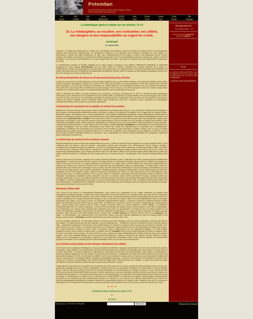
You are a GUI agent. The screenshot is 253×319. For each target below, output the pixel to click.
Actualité (76, 19)
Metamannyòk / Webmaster (188, 304)
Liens (161, 19)
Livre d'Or (190, 34)
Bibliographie (103, 19)
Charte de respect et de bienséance (183, 81)
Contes (134, 19)
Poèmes (174, 19)
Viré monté (112, 299)
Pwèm (174, 16)
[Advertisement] (183, 51)
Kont (134, 16)
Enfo (75, 16)
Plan (189, 16)
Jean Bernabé (112, 42)
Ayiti (87, 16)
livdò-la (187, 36)
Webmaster (176, 77)
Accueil (61, 19)
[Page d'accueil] (69, 13)
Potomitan (100, 4)
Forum (147, 19)
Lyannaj (160, 16)
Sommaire (189, 19)
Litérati (103, 16)
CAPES (121, 19)
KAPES (121, 16)
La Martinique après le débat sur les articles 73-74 (112, 291)
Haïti (87, 19)
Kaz (61, 16)
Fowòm (147, 16)
